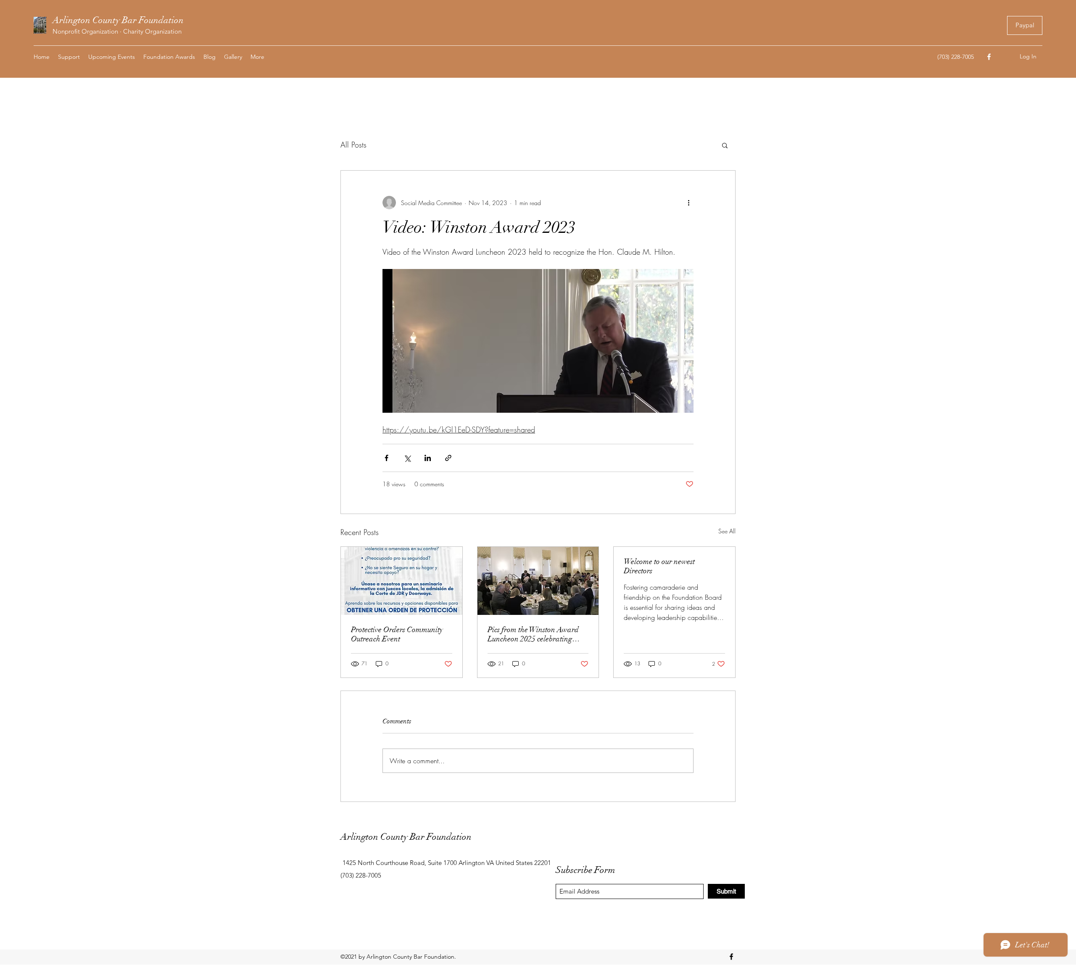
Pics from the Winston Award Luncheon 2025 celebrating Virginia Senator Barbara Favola (533, 634)
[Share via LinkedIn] (428, 458)
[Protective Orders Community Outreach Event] (401, 581)
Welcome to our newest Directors (659, 566)
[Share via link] (448, 458)
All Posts (353, 145)
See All (727, 531)
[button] (725, 145)
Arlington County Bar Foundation (118, 20)
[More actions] (688, 203)
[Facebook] (989, 57)
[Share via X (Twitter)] (407, 458)
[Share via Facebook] (386, 458)
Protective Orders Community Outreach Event (397, 634)
